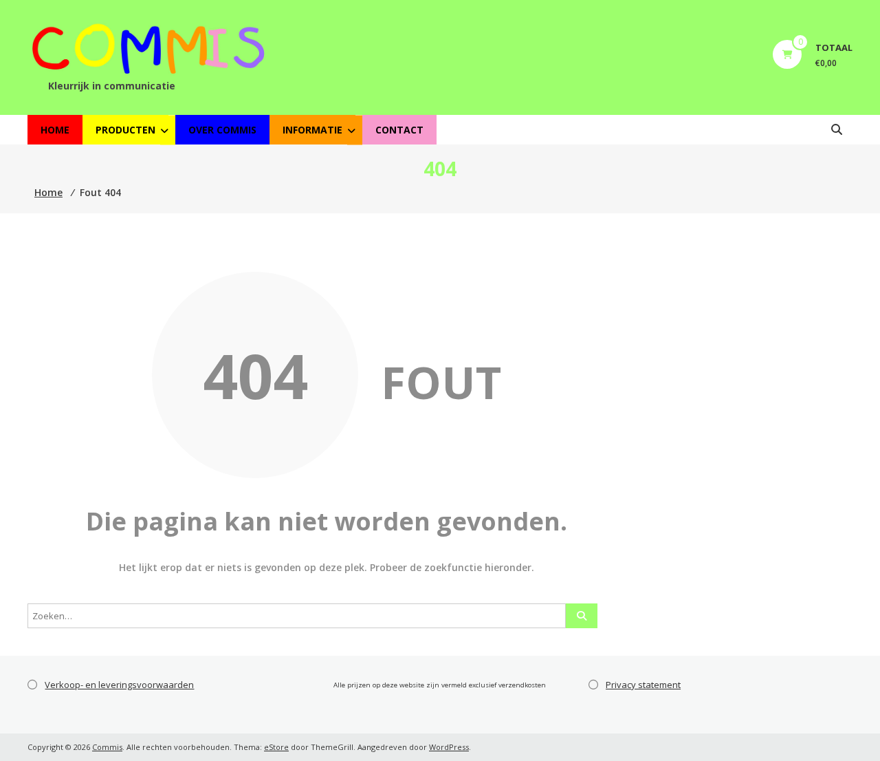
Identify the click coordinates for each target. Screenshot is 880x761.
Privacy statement (643, 684)
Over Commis (222, 129)
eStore (276, 747)
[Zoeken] (581, 615)
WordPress (449, 747)
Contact (399, 129)
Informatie (312, 129)
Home (55, 129)
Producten (125, 129)
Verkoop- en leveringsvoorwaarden (119, 684)
